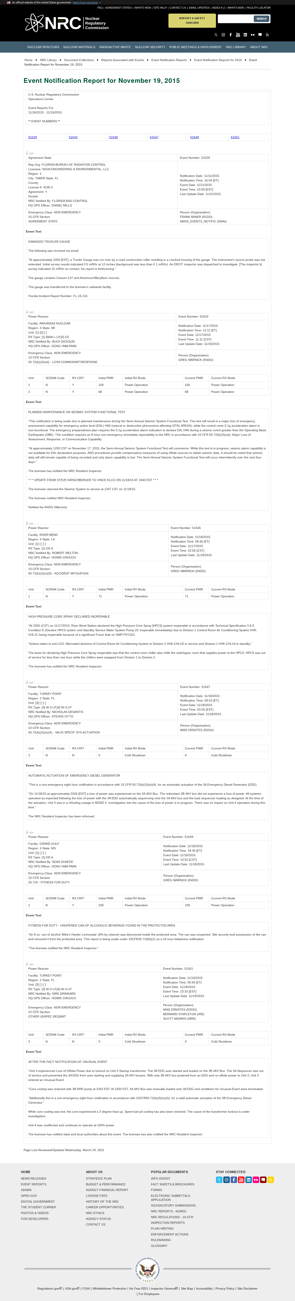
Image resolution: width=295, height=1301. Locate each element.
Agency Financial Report (107, 1190)
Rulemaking (161, 1240)
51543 (73, 137)
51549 (194, 137)
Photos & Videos (35, 1213)
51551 (235, 137)
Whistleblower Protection (109, 1288)
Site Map (187, 1288)
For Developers (34, 1219)
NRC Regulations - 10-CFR (172, 1217)
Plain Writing (162, 1228)
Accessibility (204, 1288)
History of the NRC (102, 1201)
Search (261, 18)
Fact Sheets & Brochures (172, 1184)
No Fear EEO (138, 1288)
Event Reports (33, 1184)
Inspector (163, 1288)
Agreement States (118, 7)
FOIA (86, 1288)
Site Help (160, 7)
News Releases (33, 1178)
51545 (113, 137)
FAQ (99, 7)
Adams (26, 1190)
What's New (143, 7)
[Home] (44, 23)
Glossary (159, 1246)
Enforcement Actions (169, 1234)
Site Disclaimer (247, 1288)
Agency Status (98, 1219)
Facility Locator (259, 7)
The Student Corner (38, 1207)
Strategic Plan (99, 1178)
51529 (32, 137)
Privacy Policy (225, 1288)
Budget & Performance (105, 1184)
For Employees (149, 1294)
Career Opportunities (105, 1207)
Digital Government (38, 1201)
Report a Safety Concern (192, 20)
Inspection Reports (168, 1222)
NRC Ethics (95, 1213)
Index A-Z (218, 7)
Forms (156, 1190)
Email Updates (199, 7)
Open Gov (29, 1195)
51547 (154, 137)
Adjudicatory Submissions (173, 1205)
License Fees (96, 1195)
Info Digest (160, 1178)
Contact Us (178, 7)
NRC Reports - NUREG (168, 1211)
